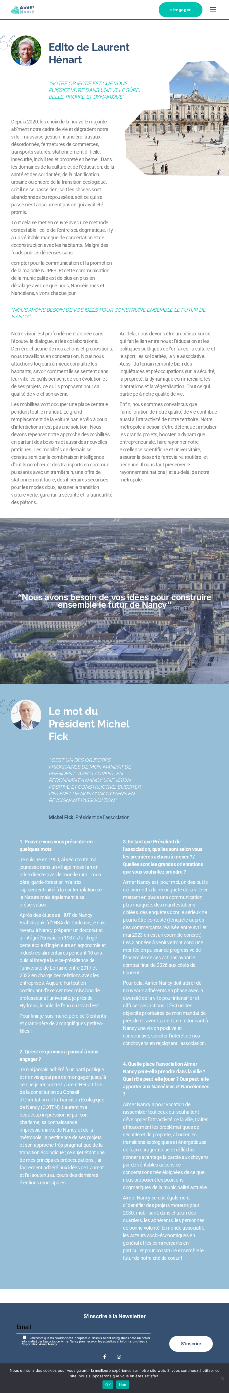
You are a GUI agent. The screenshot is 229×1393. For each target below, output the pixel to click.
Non (123, 1384)
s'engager (180, 9)
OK (108, 1384)
